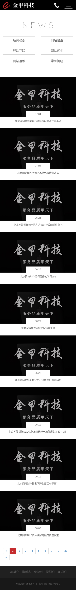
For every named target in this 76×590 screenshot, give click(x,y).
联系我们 (50, 572)
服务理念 (26, 572)
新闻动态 (19, 40)
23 (65, 550)
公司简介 (14, 572)
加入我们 (62, 572)
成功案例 (38, 572)
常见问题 (57, 61)
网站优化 (57, 50)
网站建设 (57, 40)
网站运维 (19, 61)
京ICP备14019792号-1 (49, 584)
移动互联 (19, 50)
